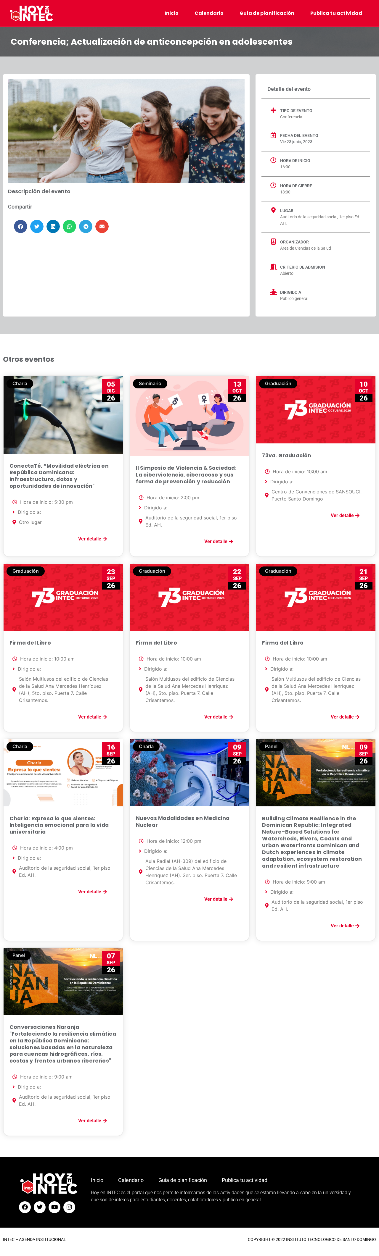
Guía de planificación (267, 13)
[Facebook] (25, 1207)
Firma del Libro (30, 642)
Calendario (209, 13)
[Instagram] (69, 1207)
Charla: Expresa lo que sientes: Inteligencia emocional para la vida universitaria (59, 825)
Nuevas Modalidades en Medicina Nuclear (183, 822)
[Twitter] (40, 1207)
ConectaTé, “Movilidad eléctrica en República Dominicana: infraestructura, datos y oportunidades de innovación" (59, 476)
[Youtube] (54, 1207)
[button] (20, 226)
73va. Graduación (286, 455)
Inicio (172, 13)
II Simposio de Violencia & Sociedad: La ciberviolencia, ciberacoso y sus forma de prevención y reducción (186, 474)
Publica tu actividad (336, 13)
